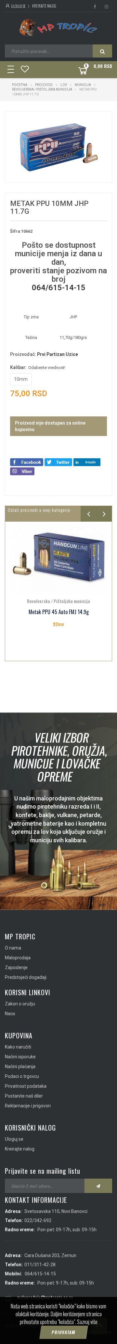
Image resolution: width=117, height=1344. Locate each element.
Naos (10, 1013)
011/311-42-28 (40, 1264)
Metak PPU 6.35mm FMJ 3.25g (58, 612)
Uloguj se (18, 6)
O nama (13, 947)
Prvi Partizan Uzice (57, 354)
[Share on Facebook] (26, 462)
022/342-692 (37, 1220)
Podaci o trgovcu (22, 1076)
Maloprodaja (18, 957)
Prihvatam (63, 1332)
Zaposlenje (16, 967)
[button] (93, 122)
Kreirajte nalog (44, 5)
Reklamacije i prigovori (28, 1105)
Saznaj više (87, 1322)
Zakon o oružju (20, 1003)
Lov (63, 85)
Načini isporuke (20, 1056)
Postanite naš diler (24, 1096)
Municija (83, 85)
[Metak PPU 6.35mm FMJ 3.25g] (58, 558)
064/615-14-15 (58, 287)
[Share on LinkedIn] (86, 462)
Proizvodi (44, 85)
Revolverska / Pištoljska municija (42, 89)
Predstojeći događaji (25, 977)
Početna (19, 85)
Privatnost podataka (25, 1086)
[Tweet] (58, 462)
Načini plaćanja (20, 1066)
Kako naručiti (18, 1047)
